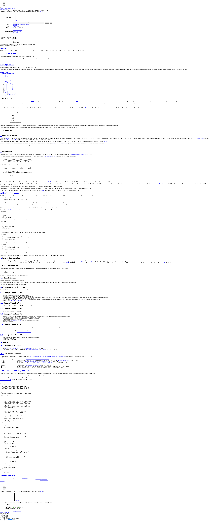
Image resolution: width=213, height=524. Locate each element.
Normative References (8, 91)
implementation (42, 190)
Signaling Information (7, 79)
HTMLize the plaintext (6, 518)
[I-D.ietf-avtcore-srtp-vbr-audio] (86, 261)
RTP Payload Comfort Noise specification (39, 179)
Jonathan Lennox (16, 24)
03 (15, 16)
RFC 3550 (7, 138)
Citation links (2, 521)
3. (1, 136)
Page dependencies (18, 519)
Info (2, 516)
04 (15, 17)
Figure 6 (11, 209)
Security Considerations (8, 80)
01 (15, 14)
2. (1, 130)
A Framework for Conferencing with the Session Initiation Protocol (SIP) (35, 361)
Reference (7, 520)
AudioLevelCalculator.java (12, 94)
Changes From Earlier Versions (9, 83)
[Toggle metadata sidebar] (0, 7)
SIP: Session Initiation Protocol (63, 360)
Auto (4, 5)
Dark (4, 4)
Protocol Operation (7, 77)
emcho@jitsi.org (25, 478)
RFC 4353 (32, 101)
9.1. (1, 293)
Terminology (6, 76)
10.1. (2, 346)
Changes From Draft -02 (8, 87)
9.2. (1, 303)
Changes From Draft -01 (8, 88)
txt (13, 30)
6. (1, 258)
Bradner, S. (7, 348)
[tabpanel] (106, 502)
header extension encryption (121, 262)
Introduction (6, 75)
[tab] (4, 486)
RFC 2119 (82, 132)
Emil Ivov (28, 24)
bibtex (18, 30)
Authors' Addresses (6, 95)
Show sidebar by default (4, 513)
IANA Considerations (7, 81)
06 (15, 19)
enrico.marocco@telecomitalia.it (41, 479)
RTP (77, 101)
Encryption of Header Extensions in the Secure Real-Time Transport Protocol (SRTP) (36, 357)
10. (1, 342)
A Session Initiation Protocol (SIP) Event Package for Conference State (46, 362)
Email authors (15, 25)
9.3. (1, 308)
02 (15, 15)
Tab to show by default (4, 515)
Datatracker (2, 481)
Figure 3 (58, 143)
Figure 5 (7, 209)
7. (1, 265)
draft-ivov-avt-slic (16, 26)
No (5, 514)
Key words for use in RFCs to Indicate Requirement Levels (20, 348)
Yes (2, 514)
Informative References (9, 92)
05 (15, 18)
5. (1, 193)
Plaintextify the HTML (15, 518)
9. (1, 287)
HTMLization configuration (5, 517)
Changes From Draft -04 (8, 85)
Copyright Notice (7, 65)
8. (1, 278)
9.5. (1, 324)
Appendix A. (5, 371)
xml (16, 30)
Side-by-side (47, 502)
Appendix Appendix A (64, 143)
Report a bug (15, 32)
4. (1, 152)
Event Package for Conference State (11, 139)
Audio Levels (5, 78)
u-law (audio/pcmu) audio (163, 183)
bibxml (21, 30)
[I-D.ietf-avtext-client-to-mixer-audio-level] (23, 332)
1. (1, 98)
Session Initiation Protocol (199, 138)
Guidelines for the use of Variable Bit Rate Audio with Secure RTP (37, 359)
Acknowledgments (6, 82)
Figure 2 (53, 143)
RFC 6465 (41, 11)
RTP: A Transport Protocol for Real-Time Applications (35, 349)
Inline (51, 502)
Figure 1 (86, 107)
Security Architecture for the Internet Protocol (33, 365)
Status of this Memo (8, 53)
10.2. (2, 354)
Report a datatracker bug (4, 512)
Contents (6, 516)
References (6, 90)
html (15, 30)
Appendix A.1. (5, 380)
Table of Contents (7, 73)
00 (15, 13)
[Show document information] (7, 9)
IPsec (165, 262)
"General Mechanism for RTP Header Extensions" (78, 154)
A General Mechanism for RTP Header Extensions (24, 350)
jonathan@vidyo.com (44, 480)
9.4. (1, 314)
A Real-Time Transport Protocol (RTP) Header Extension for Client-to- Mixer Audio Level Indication (48, 356)
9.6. (1, 335)
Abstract (3, 48)
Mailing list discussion (17, 31)
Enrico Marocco (22, 24)
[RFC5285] (106, 141)
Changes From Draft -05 (8, 84)
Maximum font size (3, 519)
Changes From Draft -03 (8, 86)
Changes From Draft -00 (8, 89)
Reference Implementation (12, 93)
